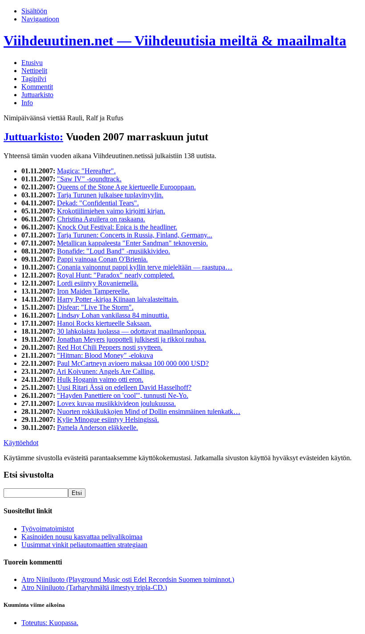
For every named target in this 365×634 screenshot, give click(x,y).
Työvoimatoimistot (47, 528)
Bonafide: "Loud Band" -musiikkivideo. (113, 251)
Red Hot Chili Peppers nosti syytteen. (109, 347)
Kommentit (37, 86)
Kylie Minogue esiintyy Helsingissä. (108, 419)
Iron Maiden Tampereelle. (93, 291)
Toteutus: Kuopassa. (49, 622)
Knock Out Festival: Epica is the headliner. (117, 227)
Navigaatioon (40, 19)
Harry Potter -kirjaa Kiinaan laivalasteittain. (117, 299)
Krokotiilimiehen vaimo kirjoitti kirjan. (111, 211)
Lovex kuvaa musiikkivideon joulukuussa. (116, 403)
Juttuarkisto (37, 94)
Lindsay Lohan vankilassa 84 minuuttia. (113, 315)
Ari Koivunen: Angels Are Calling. (106, 371)
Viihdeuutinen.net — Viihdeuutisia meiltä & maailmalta (175, 41)
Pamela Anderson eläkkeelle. (97, 427)
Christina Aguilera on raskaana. (101, 219)
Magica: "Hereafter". (86, 171)
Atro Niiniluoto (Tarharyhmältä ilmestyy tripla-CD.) (94, 587)
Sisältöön (34, 11)
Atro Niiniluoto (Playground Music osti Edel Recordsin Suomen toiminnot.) (127, 579)
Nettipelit (34, 70)
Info (27, 102)
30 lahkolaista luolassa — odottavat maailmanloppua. (131, 331)
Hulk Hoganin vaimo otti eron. (100, 379)
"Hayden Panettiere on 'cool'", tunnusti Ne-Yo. (122, 395)
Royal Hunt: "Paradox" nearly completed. (115, 275)
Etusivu (32, 62)
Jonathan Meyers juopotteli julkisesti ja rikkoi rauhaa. (131, 339)
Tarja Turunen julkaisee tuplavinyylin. (110, 195)
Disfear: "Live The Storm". (95, 307)
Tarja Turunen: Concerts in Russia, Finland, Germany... (134, 235)
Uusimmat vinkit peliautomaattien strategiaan (84, 544)
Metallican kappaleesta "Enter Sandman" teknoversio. (132, 243)
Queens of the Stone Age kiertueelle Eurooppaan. (126, 187)
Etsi (77, 493)
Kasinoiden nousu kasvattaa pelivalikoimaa (81, 536)
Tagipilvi (33, 78)
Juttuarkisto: (33, 137)
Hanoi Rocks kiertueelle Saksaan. (104, 323)
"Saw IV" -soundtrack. (89, 179)
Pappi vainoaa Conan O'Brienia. (102, 259)
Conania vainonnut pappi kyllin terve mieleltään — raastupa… (144, 267)
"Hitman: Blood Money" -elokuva (105, 355)
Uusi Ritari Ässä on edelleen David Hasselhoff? (124, 387)
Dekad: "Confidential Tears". (98, 203)
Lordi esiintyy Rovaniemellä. (97, 283)
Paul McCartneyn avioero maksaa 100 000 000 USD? (133, 363)
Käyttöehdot (21, 442)
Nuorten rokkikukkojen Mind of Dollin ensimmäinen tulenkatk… (148, 411)
